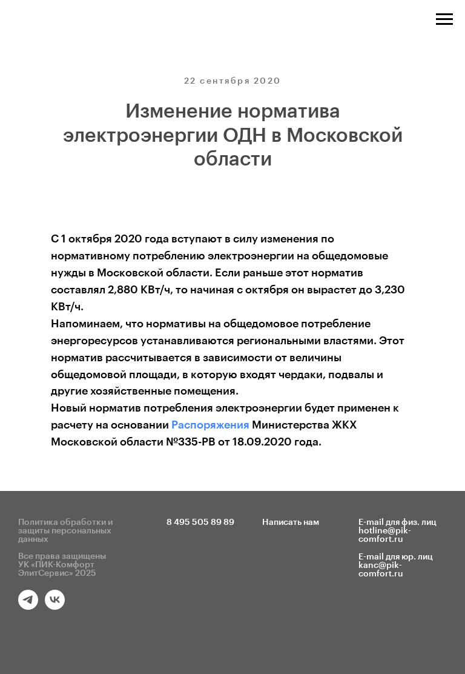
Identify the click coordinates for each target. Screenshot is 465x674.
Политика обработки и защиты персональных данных (65, 531)
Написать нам (290, 522)
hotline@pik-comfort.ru (384, 535)
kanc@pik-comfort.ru (380, 569)
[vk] (55, 606)
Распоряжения (210, 424)
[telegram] (28, 606)
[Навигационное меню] (444, 19)
